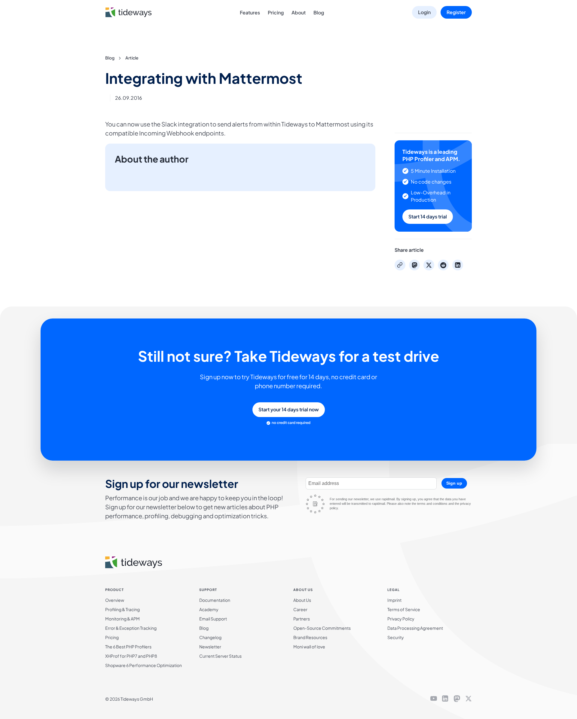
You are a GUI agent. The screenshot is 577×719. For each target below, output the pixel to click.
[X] (468, 699)
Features (250, 12)
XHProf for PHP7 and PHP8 (131, 656)
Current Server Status (220, 656)
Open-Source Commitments (322, 628)
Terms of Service (403, 609)
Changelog (210, 637)
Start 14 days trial (427, 216)
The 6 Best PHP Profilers (128, 646)
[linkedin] (445, 699)
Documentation (214, 600)
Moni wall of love (309, 646)
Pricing (276, 12)
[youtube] (433, 699)
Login (424, 12)
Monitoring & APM (122, 618)
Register (456, 12)
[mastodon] (456, 699)
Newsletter (210, 646)
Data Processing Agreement (415, 628)
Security (395, 637)
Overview (114, 600)
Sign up (454, 483)
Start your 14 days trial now (288, 409)
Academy (208, 609)
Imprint (394, 600)
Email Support (213, 618)
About (299, 12)
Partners (301, 618)
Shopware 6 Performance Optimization (143, 665)
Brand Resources (310, 637)
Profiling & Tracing (122, 609)
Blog (318, 12)
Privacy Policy (400, 618)
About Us (302, 600)
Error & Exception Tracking (131, 628)
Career (300, 609)
